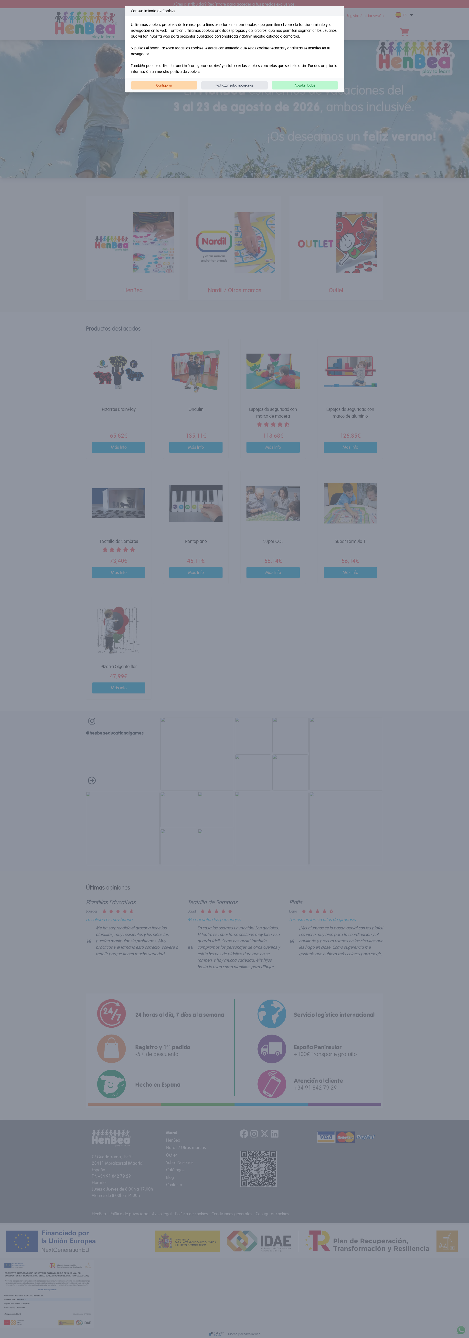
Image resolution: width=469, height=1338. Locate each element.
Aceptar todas (305, 85)
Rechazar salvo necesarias (234, 85)
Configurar (164, 85)
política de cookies (185, 71)
